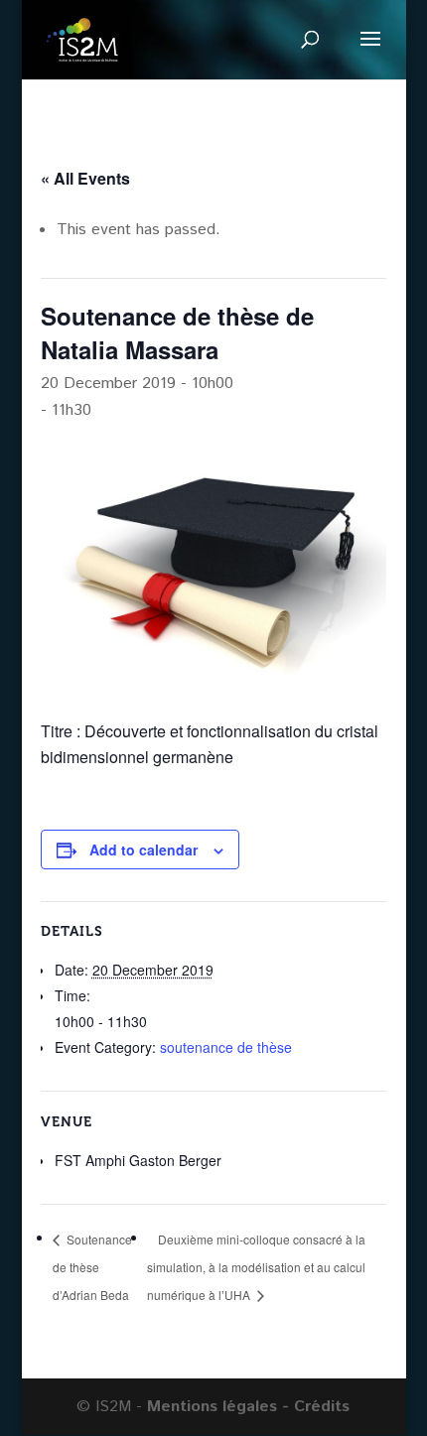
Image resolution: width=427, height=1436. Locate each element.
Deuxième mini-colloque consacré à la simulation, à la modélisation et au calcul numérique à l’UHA (256, 1267)
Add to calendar (143, 849)
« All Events (85, 178)
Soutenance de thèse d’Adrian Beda (92, 1267)
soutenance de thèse (226, 1047)
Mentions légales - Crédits (248, 1406)
